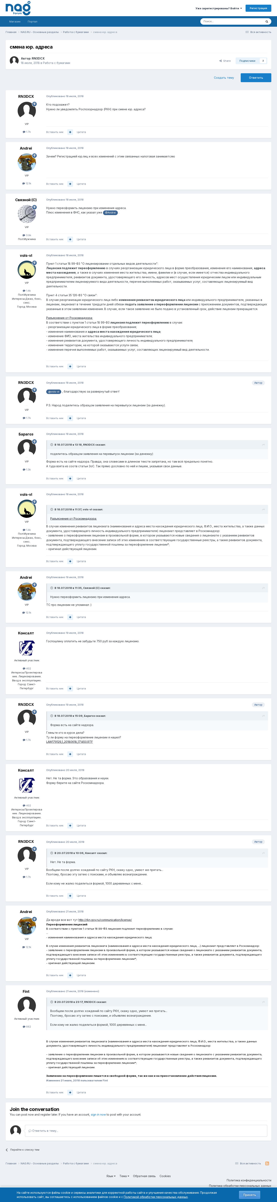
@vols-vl (53, 391)
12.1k (28, 183)
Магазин (14, 21)
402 (28, 668)
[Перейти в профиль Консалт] (27, 647)
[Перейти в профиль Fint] (27, 1006)
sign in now (98, 1114)
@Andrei (110, 212)
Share (226, 60)
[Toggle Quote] (52, 444)
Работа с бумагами (56, 63)
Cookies (165, 1176)
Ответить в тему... (44, 1130)
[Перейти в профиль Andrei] (27, 162)
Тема (123, 1176)
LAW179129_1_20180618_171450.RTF (69, 741)
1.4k (28, 290)
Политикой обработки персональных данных (156, 1197)
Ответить (256, 77)
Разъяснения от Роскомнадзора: (69, 318)
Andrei (26, 148)
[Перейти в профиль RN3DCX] (14, 60)
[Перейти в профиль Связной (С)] (27, 214)
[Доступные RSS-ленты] (267, 1163)
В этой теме (250, 21)
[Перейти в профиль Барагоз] (27, 448)
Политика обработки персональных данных (240, 1185)
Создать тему (224, 77)
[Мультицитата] (70, 132)
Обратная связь (144, 1176)
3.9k (28, 235)
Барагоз (26, 434)
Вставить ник (54, 132)
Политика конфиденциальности (249, 1180)
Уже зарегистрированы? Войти (217, 8)
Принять (249, 1195)
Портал (32, 21)
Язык (110, 1176)
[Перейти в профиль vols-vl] (27, 270)
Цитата (81, 132)
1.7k (28, 131)
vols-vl (26, 255)
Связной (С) (26, 200)
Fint (26, 991)
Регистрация (258, 8)
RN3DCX (38, 58)
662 (28, 1026)
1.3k (28, 469)
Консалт (26, 633)
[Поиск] (266, 21)
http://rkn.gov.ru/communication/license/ (105, 920)
